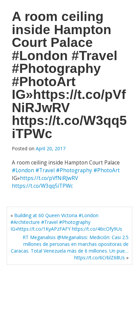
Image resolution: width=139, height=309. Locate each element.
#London (23, 170)
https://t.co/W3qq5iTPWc (42, 185)
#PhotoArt (106, 170)
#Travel (45, 170)
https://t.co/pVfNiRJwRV (49, 178)
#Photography (74, 170)
